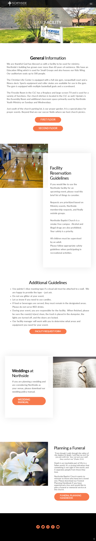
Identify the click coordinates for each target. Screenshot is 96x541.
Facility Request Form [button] (48, 331)
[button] (29, 401)
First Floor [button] (48, 119)
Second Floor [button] (48, 128)
